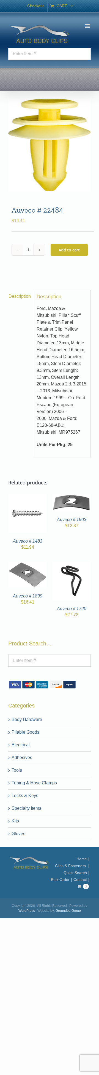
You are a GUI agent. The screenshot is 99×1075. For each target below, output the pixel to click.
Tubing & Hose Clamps (34, 783)
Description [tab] (19, 296)
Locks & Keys (25, 795)
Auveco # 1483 (27, 541)
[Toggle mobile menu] (88, 26)
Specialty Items (26, 808)
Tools (17, 770)
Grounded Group (68, 911)
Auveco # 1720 (71, 608)
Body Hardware (27, 719)
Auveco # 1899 (27, 596)
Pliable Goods (25, 732)
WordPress (26, 911)
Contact (80, 879)
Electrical (21, 744)
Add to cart (69, 250)
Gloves (18, 833)
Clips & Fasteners (71, 866)
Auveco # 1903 (71, 519)
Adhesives (22, 757)
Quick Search (75, 872)
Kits (15, 821)
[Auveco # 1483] (27, 497)
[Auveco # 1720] (71, 564)
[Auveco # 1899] (27, 564)
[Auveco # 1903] (71, 497)
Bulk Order (60, 879)
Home (81, 859)
